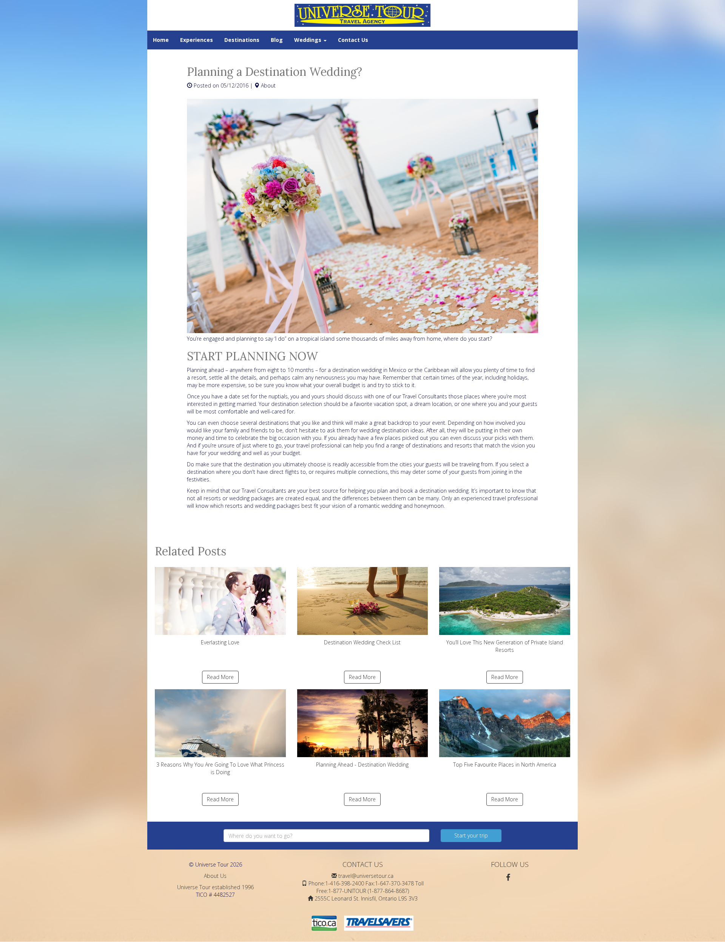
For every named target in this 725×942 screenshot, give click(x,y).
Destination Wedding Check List (362, 642)
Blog (277, 39)
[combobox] (326, 835)
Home (161, 39)
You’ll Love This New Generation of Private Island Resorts (504, 646)
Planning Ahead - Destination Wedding (362, 764)
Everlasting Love (220, 642)
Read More (220, 677)
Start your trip (471, 835)
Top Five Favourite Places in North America (504, 764)
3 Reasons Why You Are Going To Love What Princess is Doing (220, 768)
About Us (215, 875)
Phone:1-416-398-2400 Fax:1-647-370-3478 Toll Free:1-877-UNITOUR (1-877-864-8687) (366, 887)
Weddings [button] (308, 39)
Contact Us (353, 39)
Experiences (196, 39)
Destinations (241, 39)
